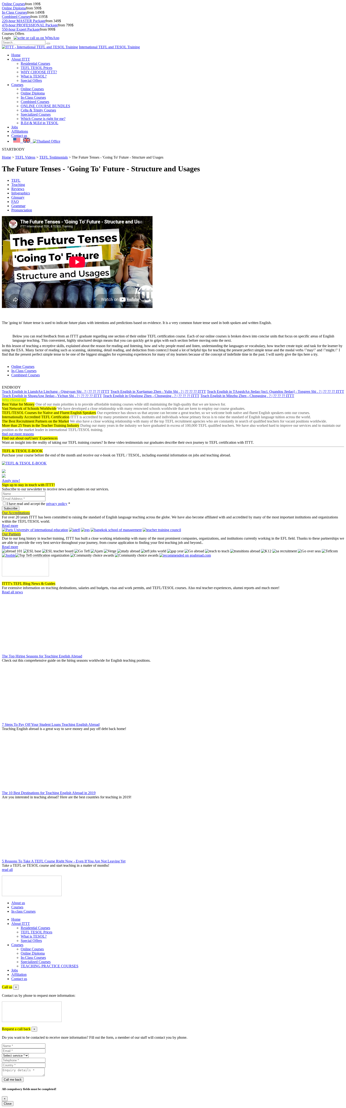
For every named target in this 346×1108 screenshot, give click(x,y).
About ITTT (20, 59)
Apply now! (11, 481)
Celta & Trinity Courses (38, 110)
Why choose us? (14, 400)
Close (8, 1103)
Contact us (19, 136)
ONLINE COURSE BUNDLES (45, 106)
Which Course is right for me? (43, 119)
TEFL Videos (25, 157)
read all (7, 870)
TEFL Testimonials (53, 157)
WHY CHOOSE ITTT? (39, 72)
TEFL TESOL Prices (36, 68)
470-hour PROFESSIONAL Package (30, 25)
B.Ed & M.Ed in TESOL (39, 123)
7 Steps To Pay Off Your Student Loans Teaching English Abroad (51, 724)
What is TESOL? (34, 76)
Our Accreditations (16, 513)
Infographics (20, 193)
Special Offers (31, 80)
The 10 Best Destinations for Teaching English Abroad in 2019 (49, 793)
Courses (17, 85)
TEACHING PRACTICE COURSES (49, 966)
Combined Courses (16, 17)
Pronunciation (21, 210)
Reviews (17, 189)
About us (18, 903)
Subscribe (10, 508)
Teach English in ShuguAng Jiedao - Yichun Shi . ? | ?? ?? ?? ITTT (52, 396)
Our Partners (11, 534)
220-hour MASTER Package (23, 21)
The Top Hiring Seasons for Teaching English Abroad (42, 656)
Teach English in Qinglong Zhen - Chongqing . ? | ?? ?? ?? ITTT (151, 396)
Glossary (17, 197)
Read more (10, 526)
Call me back (13, 1079)
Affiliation (19, 975)
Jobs (14, 127)
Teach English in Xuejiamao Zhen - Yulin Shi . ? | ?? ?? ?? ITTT (158, 392)
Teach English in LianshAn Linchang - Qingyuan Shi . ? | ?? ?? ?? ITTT (55, 392)
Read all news (12, 592)
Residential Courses (35, 64)
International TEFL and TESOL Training (109, 47)
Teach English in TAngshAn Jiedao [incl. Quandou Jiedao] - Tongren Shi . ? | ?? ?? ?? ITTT (275, 392)
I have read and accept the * (38, 504)
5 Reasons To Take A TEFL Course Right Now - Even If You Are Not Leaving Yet (63, 861)
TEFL (15, 180)
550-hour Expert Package (21, 29)
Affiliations (19, 131)
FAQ (15, 202)
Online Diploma (14, 8)
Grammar (18, 206)
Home (15, 55)
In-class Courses (23, 911)
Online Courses (13, 4)
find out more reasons (18, 434)
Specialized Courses (36, 114)
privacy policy (56, 504)
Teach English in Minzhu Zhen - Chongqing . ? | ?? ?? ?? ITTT (247, 396)
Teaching (18, 185)
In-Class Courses (14, 12)
